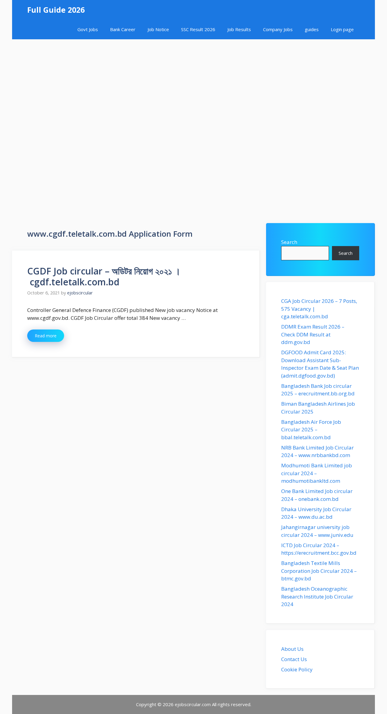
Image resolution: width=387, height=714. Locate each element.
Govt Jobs (87, 29)
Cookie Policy (297, 669)
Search (289, 242)
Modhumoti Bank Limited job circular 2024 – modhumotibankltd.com (316, 473)
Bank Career (122, 29)
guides (312, 29)
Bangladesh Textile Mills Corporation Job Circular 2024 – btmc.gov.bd (319, 571)
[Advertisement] (193, 84)
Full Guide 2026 (56, 10)
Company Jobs (278, 29)
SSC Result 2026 (198, 29)
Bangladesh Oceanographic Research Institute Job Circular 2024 (317, 596)
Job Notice (158, 29)
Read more (46, 336)
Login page (342, 29)
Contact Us (294, 659)
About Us (292, 648)
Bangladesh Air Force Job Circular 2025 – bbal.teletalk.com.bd (311, 429)
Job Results (239, 29)
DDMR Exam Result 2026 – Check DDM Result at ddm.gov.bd (312, 334)
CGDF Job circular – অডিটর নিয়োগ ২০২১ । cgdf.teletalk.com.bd (103, 276)
